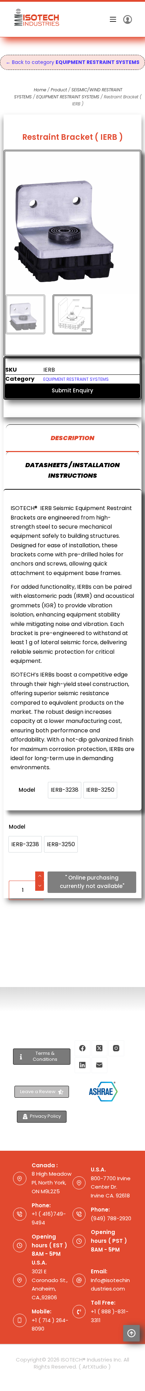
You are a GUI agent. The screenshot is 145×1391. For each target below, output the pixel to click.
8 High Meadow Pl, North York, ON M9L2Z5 (51, 1182)
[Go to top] (131, 1333)
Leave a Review (38, 1091)
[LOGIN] (127, 19)
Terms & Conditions (45, 1056)
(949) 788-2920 (111, 1218)
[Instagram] (116, 1048)
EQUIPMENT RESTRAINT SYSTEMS (67, 97)
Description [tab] (72, 437)
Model (17, 826)
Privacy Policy (45, 1116)
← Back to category (72, 62)
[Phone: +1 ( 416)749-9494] (19, 1214)
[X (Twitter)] (99, 1048)
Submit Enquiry (72, 390)
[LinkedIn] (82, 1065)
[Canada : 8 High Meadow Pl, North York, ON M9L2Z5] (19, 1178)
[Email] (99, 1065)
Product (59, 90)
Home (40, 90)
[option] (25, 844)
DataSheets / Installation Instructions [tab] (72, 470)
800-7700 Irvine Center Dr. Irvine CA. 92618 (111, 1187)
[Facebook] (82, 1048)
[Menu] (113, 19)
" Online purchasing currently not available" (92, 882)
